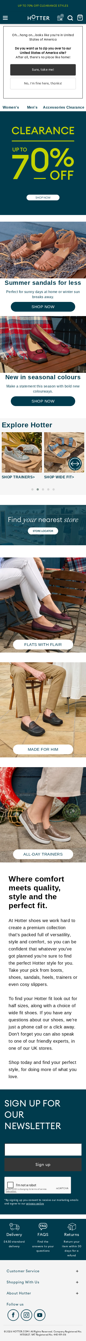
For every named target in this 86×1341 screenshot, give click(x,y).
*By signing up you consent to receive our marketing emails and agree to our (41, 1202)
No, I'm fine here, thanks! (43, 83)
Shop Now (43, 307)
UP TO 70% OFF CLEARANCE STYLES (43, 5)
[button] (32, 489)
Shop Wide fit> (59, 477)
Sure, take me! (43, 69)
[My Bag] (80, 18)
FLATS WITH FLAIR (43, 644)
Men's (32, 107)
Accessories (54, 107)
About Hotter (19, 1293)
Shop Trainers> (18, 477)
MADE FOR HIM (43, 749)
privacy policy (35, 1203)
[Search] (70, 18)
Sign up (43, 1165)
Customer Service (23, 1271)
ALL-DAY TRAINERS (43, 854)
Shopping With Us (23, 1282)
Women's (11, 107)
